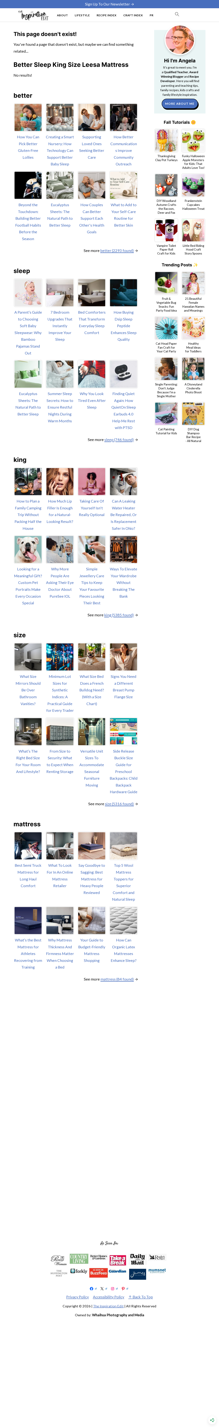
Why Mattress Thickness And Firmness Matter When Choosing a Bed (60, 953)
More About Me (180, 103)
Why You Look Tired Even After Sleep (92, 400)
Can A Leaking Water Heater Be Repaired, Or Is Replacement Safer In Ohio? (123, 514)
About (62, 15)
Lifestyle (82, 15)
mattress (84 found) (117, 979)
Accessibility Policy (108, 1297)
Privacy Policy (77, 1297)
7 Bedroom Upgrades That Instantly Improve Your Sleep (59, 326)
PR (151, 15)
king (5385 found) (119, 615)
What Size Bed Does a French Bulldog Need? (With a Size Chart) (91, 690)
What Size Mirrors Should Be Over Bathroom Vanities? (28, 690)
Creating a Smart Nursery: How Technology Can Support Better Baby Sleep (60, 150)
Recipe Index (107, 15)
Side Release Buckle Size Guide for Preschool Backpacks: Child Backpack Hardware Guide (124, 771)
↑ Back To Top (140, 1297)
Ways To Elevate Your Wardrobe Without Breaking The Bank (123, 582)
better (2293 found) (117, 250)
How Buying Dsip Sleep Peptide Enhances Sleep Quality (124, 326)
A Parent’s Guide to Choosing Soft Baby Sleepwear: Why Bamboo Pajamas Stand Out (28, 332)
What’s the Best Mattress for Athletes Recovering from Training (28, 953)
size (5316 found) (119, 803)
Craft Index (133, 15)
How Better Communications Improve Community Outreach (123, 150)
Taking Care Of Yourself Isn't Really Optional (92, 508)
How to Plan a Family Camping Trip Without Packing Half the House (28, 514)
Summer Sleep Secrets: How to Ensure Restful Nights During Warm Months (60, 407)
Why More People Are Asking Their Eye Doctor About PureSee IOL (60, 582)
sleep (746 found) (119, 439)
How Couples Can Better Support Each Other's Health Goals (91, 218)
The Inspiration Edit (108, 1306)
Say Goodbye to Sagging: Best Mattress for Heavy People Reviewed (92, 879)
